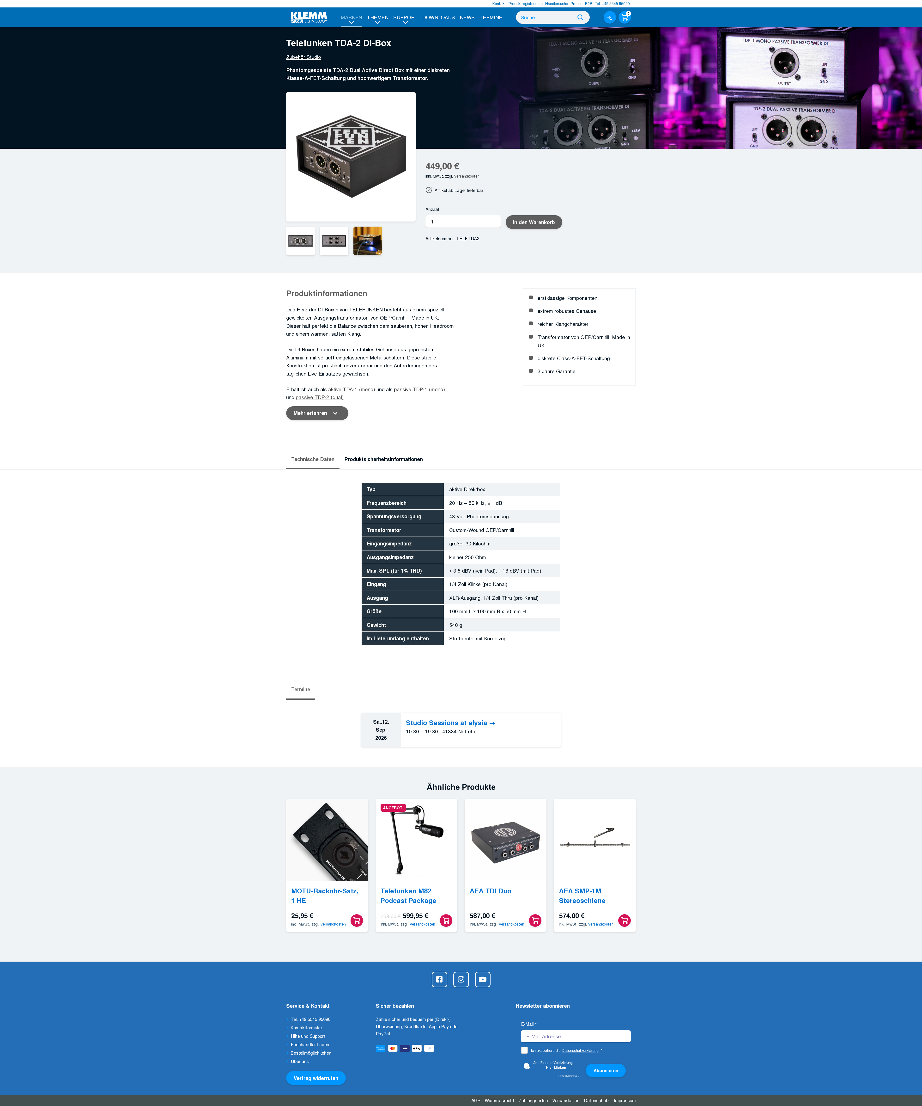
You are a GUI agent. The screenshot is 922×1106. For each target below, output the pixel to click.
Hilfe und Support (308, 1036)
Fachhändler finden (310, 1044)
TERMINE (490, 17)
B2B (588, 3)
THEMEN (377, 17)
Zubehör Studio (303, 56)
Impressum (625, 1100)
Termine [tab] (300, 689)
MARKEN (351, 17)
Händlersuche (556, 3)
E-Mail (529, 1024)
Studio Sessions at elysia (446, 722)
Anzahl (432, 209)
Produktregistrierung (525, 3)
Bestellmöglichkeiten (311, 1053)
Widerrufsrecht (499, 1100)
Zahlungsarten (533, 1100)
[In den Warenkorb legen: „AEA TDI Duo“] (535, 920)
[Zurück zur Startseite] (309, 17)
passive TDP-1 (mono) (419, 389)
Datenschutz (597, 1100)
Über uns (300, 1061)
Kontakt (499, 3)
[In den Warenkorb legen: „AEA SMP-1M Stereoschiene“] (624, 920)
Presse (576, 3)
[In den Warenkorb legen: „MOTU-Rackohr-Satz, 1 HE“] (357, 920)
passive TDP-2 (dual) (320, 397)
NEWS (467, 17)
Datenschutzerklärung (580, 1050)
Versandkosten (466, 176)
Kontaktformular (306, 1027)
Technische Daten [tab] (312, 459)
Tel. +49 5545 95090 (612, 3)
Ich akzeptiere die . (566, 1050)
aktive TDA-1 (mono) (351, 389)
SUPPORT (405, 17)
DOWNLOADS (438, 17)
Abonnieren (606, 1070)
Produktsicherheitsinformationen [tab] (383, 459)
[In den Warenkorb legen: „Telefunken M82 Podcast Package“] (446, 920)
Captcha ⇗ (569, 1076)
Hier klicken (556, 1067)
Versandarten (565, 1100)
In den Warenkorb (534, 222)
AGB (475, 1100)
